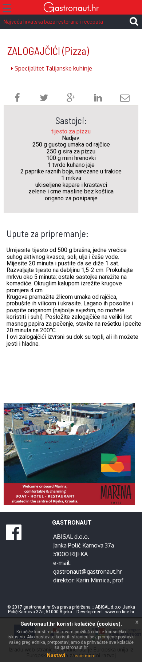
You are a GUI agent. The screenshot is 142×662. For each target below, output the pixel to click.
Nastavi (56, 655)
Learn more (83, 655)
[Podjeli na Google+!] (71, 99)
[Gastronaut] (71, 8)
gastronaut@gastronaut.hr (87, 571)
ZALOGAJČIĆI (48, 50)
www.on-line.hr (119, 611)
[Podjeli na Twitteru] (44, 99)
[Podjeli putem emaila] (125, 99)
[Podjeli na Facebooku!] (17, 99)
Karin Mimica (93, 580)
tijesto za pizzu (71, 131)
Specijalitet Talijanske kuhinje (52, 68)
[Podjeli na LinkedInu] (98, 99)
